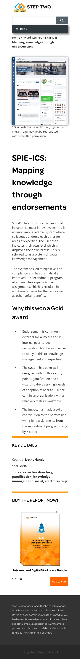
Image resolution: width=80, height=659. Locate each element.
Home (16, 37)
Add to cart (59, 581)
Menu (23, 29)
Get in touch (59, 628)
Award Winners (32, 37)
